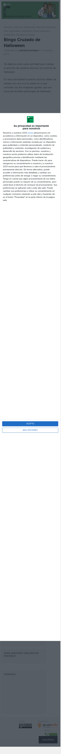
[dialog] (30, 377)
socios (30, 133)
